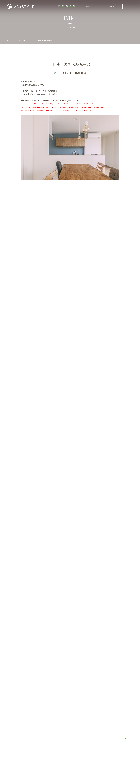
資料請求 (113, 6)
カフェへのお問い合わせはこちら (74, 708)
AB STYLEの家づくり (29, 308)
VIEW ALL (128, 343)
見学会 (87, 6)
